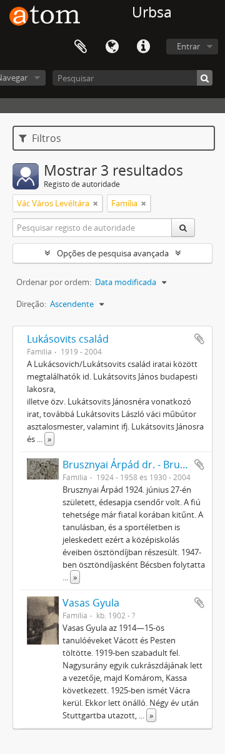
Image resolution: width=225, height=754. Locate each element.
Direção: (31, 303)
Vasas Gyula (90, 603)
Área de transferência (80, 47)
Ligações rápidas (143, 47)
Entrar (188, 46)
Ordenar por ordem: (53, 282)
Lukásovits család (68, 339)
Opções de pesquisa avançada (113, 253)
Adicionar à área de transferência (199, 339)
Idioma (112, 47)
